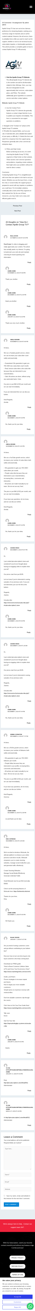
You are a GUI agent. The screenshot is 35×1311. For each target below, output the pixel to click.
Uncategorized (17, 22)
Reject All (17, 1307)
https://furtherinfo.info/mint (22, 891)
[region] (17, 1294)
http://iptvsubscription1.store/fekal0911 (16, 1083)
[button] (31, 7)
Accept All (17, 1297)
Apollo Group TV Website (16, 103)
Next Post (17, 211)
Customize (17, 1302)
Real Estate (14, 236)
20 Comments (6, 22)
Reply (29, 262)
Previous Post (17, 206)
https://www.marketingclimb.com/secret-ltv (17, 971)
